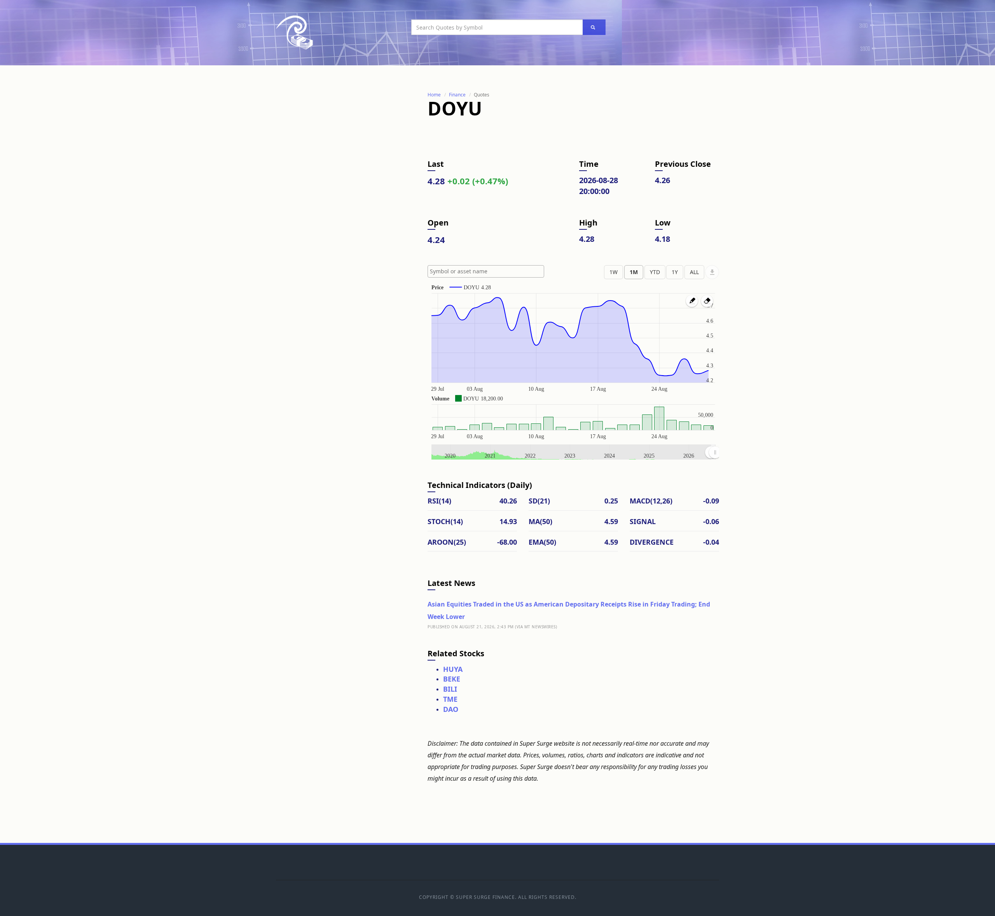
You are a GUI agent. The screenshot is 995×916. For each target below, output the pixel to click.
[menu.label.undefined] (712, 272)
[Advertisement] (334, 207)
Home (434, 94)
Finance (457, 94)
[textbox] (488, 271)
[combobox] (486, 271)
